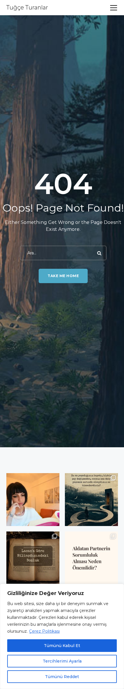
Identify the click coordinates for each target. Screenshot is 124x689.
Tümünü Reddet (62, 676)
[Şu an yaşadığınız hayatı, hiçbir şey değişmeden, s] (91, 499)
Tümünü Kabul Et (62, 645)
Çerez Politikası (44, 631)
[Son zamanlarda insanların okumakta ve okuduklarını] (32, 499)
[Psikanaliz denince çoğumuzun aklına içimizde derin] (32, 557)
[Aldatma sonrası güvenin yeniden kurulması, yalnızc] (91, 557)
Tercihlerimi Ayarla (62, 661)
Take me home (63, 276)
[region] (62, 636)
